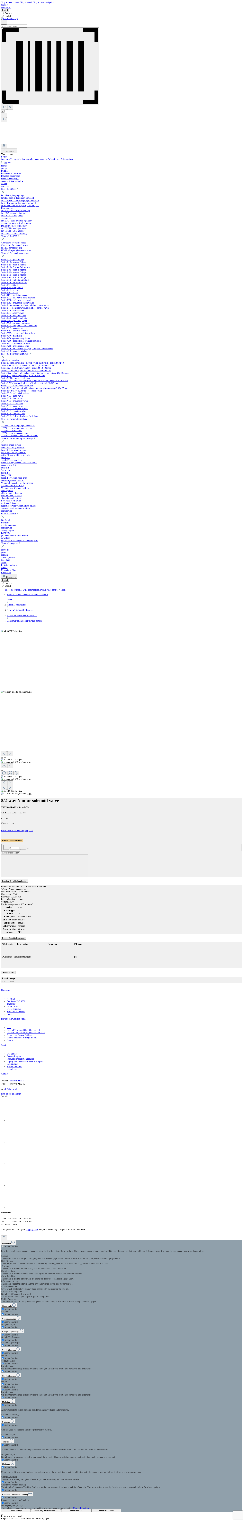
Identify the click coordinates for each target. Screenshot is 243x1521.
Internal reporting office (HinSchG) (22, 1037)
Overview (5, 159)
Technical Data (8, 972)
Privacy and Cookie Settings (19, 1035)
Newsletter (6, 7)
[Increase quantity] (23, 847)
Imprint (10, 1040)
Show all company (9, 543)
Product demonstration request (20, 1059)
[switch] (3, 1246)
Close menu (11, 151)
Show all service (8, 513)
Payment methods (39, 159)
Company (5, 990)
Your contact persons (16, 1011)
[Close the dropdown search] (10, 107)
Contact (4, 5)
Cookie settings (16, 1511)
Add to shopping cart (10, 853)
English (8, 16)
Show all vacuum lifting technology (17, 438)
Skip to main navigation (43, 2)
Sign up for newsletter (11, 1094)
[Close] (2, 770)
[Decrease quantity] (6, 847)
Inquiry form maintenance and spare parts (25, 1061)
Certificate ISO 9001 (16, 1001)
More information (81, 1508)
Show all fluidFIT (9, 236)
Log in (4, 156)
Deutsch (8, 13)
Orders (51, 159)
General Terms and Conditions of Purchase (26, 1032)
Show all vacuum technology (14, 419)
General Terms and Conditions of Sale (24, 1030)
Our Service (12, 1054)
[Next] (10, 753)
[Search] (4, 107)
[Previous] (4, 753)
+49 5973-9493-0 (16, 1080)
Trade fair (11, 1004)
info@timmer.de (11, 1089)
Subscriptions (67, 159)
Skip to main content (10, 2)
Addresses (26, 159)
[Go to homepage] (9, 18)
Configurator (12, 1064)
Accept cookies (76, 1511)
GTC (9, 1027)
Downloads (12, 1069)
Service (4, 1045)
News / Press (12, 1006)
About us (11, 999)
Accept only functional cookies (45, 1511)
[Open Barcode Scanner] (50, 66)
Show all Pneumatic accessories (15, 253)
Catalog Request (14, 1056)
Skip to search (26, 2)
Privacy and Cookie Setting (13, 1019)
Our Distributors (14, 1009)
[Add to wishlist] (44, 865)
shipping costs (32, 1229)
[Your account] (4, 146)
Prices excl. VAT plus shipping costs (17, 830)
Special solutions (14, 1066)
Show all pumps (8, 189)
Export (57, 159)
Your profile (16, 159)
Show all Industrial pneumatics (15, 354)
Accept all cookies (106, 1511)
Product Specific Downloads (13, 938)
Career (10, 1014)
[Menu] (4, 22)
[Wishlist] (22, 142)
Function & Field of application (14, 881)
